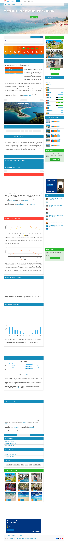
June (50, 97)
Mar (10, 47)
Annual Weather (23, 100)
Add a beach (34, 538)
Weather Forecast (49, 80)
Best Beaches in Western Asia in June (10, 443)
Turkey (14, 4)
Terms (23, 538)
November (50, 110)
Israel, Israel (53, 120)
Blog (21, 1)
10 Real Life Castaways (53, 212)
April (50, 92)
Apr (14, 47)
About (15, 538)
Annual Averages (48, 82)
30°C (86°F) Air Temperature (13, 68)
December (50, 113)
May (19, 47)
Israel (27, 464)
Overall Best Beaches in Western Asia (10, 454)
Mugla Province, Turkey (55, 134)
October (50, 107)
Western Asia (10, 4)
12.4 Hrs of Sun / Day (14, 71)
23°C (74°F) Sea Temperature (13, 69)
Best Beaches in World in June (9, 445)
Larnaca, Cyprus (53, 144)
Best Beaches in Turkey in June (9, 441)
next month (37, 196)
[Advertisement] (24, 212)
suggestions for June (27, 95)
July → (42, 100)
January (50, 84)
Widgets (28, 538)
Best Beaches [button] (30, 1)
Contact (20, 538)
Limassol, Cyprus (54, 124)
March (50, 89)
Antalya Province (16, 464)
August (34, 94)
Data (17, 538)
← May (5, 100)
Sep (37, 47)
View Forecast (34, 17)
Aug (32, 47)
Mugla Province (20, 4)
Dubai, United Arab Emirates (56, 139)
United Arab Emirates (36, 464)
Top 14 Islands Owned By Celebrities (55, 218)
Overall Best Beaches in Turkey (9, 452)
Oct (41, 47)
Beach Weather (11, 538)
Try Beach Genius (55, 159)
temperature (13, 152)
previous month (23, 196)
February (50, 87)
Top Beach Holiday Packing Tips (55, 208)
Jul (28, 47)
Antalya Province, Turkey (55, 129)
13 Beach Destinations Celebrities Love (56, 228)
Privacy (25, 538)
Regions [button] (25, 1)
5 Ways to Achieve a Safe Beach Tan (55, 222)
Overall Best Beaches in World (9, 456)
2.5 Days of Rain (13, 73)
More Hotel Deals (55, 69)
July (31, 94)
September (38, 94)
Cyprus (30, 464)
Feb (6, 47)
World (5, 4)
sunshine (19, 152)
